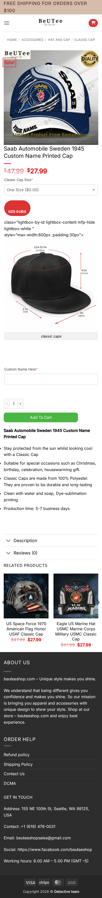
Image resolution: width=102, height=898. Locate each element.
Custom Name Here (21, 369)
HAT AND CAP (59, 40)
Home (12, 40)
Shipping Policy (18, 764)
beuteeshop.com (19, 678)
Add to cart (41, 417)
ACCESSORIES (32, 40)
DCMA (10, 783)
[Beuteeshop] (51, 23)
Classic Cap (84, 40)
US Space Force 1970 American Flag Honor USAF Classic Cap (26, 628)
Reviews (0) (25, 552)
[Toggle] (8, 541)
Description (25, 540)
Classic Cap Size (18, 180)
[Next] (98, 612)
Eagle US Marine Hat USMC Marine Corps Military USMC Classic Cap (76, 631)
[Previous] (4, 612)
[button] (7, 23)
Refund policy (16, 754)
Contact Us (14, 773)
